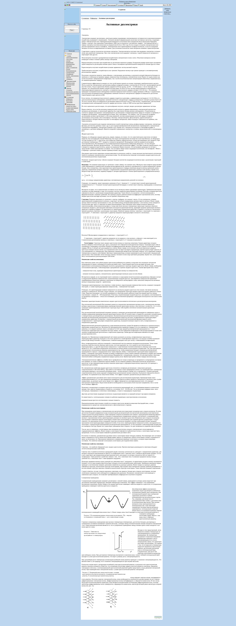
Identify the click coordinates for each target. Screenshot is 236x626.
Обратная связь (71, 111)
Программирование (72, 93)
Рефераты (69, 99)
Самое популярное (72, 108)
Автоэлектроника (72, 57)
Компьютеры (70, 64)
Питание (69, 66)
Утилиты (69, 90)
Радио (68, 69)
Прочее (68, 86)
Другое (68, 95)
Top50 (141, 5)
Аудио (68, 61)
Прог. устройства (71, 67)
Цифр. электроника (72, 76)
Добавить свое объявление (127, 1)
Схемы (104, 5)
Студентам (121, 5)
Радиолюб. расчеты (72, 92)
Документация (112, 5)
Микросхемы (70, 83)
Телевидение (70, 72)
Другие (68, 77)
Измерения (69, 62)
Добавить (69, 79)
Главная (97, 5)
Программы (129, 5)
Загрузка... (127, 3)
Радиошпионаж (71, 71)
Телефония (69, 74)
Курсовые (69, 100)
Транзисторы (70, 84)
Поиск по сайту (71, 106)
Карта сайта (70, 109)
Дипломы (69, 102)
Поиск (136, 5)
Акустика (69, 59)
